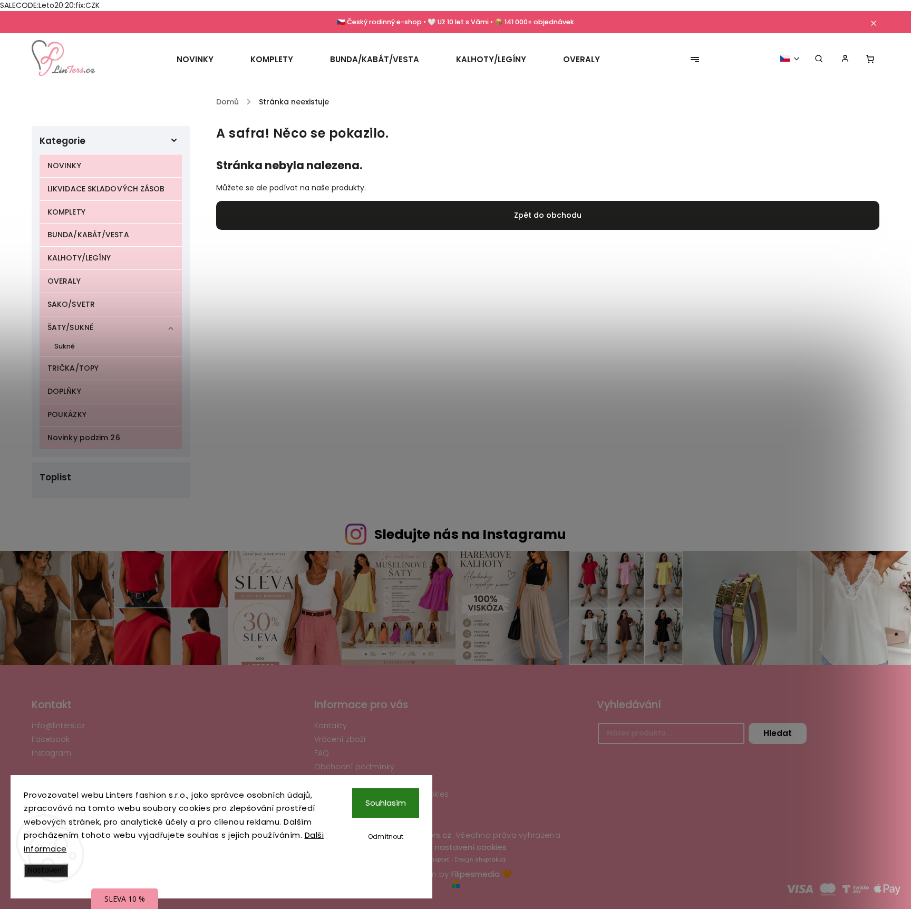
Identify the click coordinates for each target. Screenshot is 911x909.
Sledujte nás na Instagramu (470, 534)
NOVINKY (64, 165)
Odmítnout (385, 836)
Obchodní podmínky (354, 766)
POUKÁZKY (66, 414)
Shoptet (438, 860)
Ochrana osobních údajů (362, 780)
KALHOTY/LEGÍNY (79, 258)
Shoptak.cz (490, 860)
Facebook (51, 739)
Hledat (777, 733)
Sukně (64, 346)
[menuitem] (204, 59)
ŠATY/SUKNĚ (70, 327)
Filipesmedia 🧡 (481, 873)
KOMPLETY (66, 212)
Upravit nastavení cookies (456, 847)
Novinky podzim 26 (83, 437)
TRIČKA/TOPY (73, 368)
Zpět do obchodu (548, 215)
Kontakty (330, 725)
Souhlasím (385, 802)
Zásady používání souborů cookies (381, 794)
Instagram (51, 753)
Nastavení (46, 870)
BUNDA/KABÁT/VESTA (88, 234)
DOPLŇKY (64, 391)
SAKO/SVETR (71, 304)
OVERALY (64, 281)
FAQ (321, 753)
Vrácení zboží (340, 739)
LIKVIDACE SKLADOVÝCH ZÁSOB (106, 188)
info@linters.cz (58, 725)
